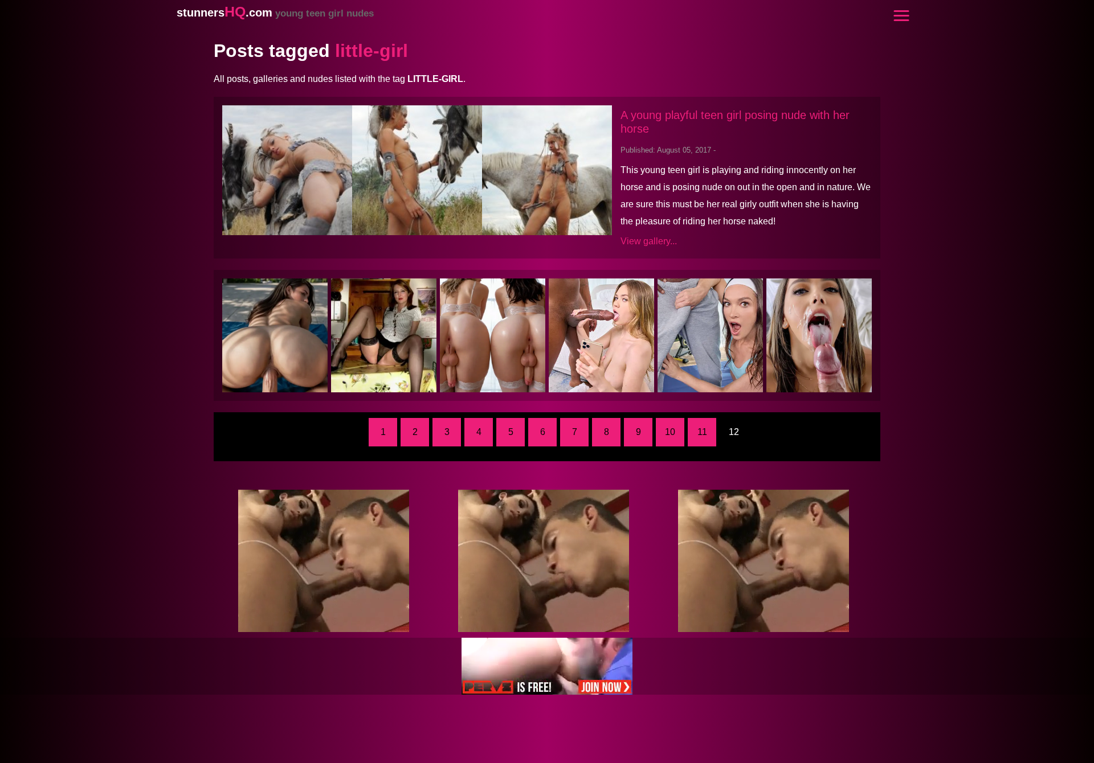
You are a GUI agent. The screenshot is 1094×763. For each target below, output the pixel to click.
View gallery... (649, 241)
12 (734, 432)
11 (702, 432)
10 (670, 432)
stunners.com (275, 12)
